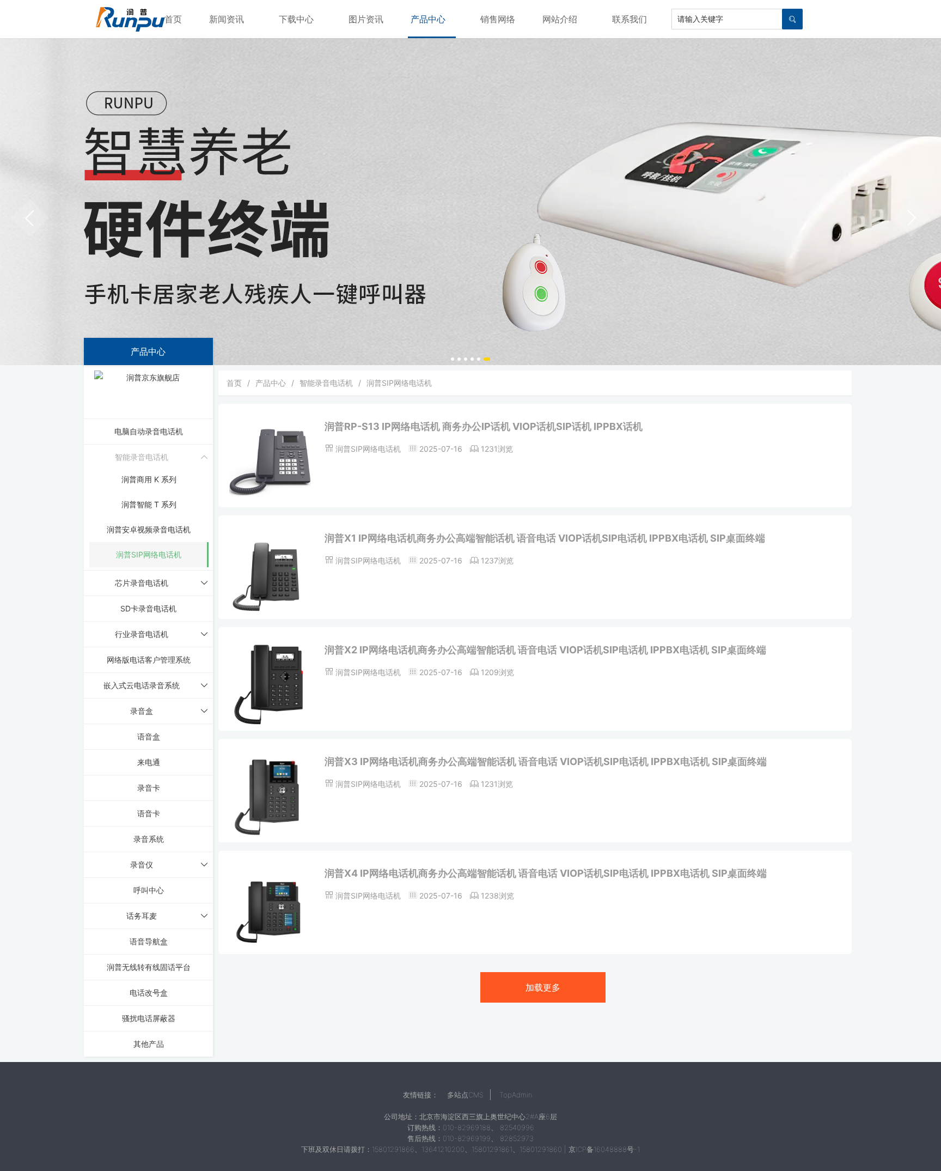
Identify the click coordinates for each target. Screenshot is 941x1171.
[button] (30, 218)
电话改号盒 (149, 992)
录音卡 (148, 787)
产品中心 (428, 19)
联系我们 (629, 19)
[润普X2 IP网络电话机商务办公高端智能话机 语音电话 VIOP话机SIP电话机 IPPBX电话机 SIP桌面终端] (270, 684)
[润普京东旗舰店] (148, 391)
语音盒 (148, 736)
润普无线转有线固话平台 (149, 967)
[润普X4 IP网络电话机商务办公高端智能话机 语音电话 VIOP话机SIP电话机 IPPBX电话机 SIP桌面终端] (270, 907)
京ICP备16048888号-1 (604, 1149)
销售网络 (497, 19)
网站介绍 (559, 19)
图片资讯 (366, 19)
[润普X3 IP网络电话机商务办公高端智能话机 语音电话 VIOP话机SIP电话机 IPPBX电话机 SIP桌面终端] (270, 795)
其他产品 (148, 1043)
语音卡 (148, 813)
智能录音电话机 (326, 382)
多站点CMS (465, 1094)
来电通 (148, 762)
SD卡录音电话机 (148, 608)
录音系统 (148, 839)
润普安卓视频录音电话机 (149, 529)
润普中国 (130, 19)
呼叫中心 (148, 890)
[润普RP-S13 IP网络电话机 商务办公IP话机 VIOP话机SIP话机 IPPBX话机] (270, 460)
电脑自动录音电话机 (148, 431)
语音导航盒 (149, 941)
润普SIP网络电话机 (148, 554)
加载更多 (543, 987)
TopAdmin (515, 1094)
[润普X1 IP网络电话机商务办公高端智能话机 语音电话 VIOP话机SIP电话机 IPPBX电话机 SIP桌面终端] (270, 572)
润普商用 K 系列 (148, 479)
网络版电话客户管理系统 (149, 659)
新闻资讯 (226, 19)
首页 (173, 19)
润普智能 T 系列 (148, 504)
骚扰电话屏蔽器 (148, 1018)
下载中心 (296, 19)
